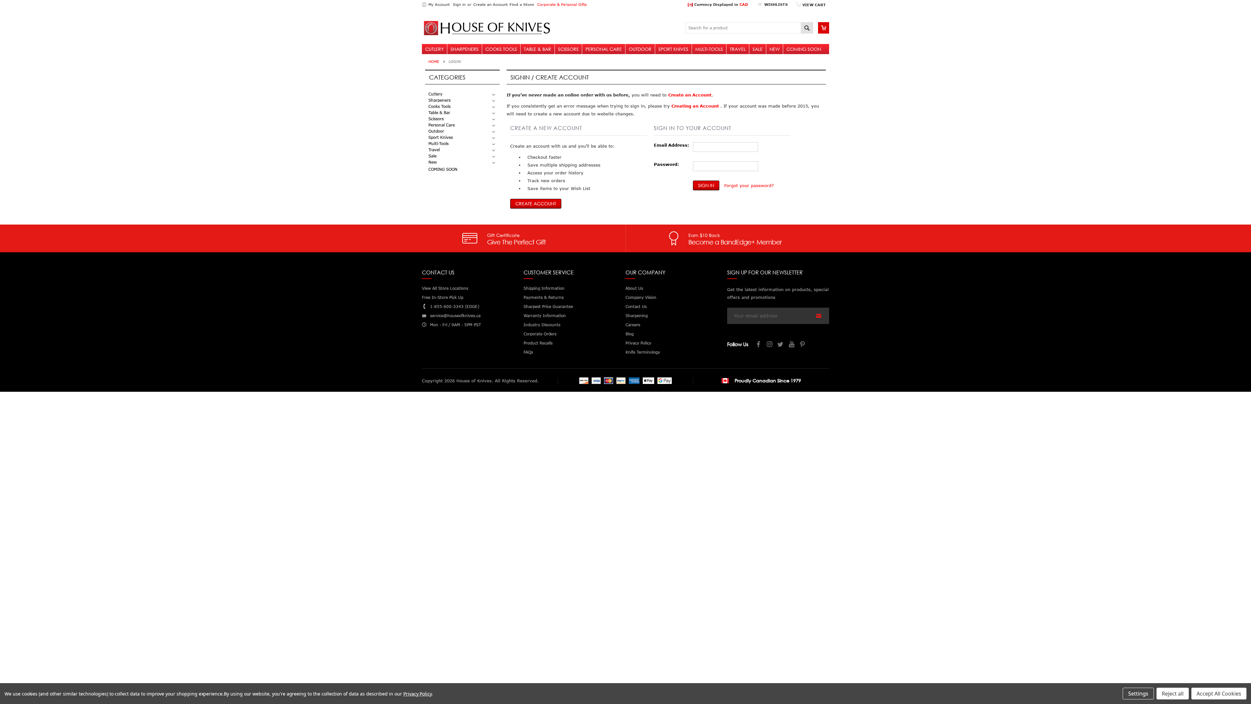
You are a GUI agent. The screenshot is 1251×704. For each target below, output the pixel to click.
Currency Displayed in (720, 4)
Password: (666, 164)
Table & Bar (537, 49)
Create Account (535, 203)
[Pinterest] (803, 345)
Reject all (1173, 693)
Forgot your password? (749, 185)
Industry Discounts (542, 324)
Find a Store (522, 4)
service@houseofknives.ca (455, 315)
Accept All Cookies (1219, 693)
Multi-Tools (709, 49)
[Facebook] (758, 345)
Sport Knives (673, 49)
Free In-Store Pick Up (442, 297)
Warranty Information (545, 315)
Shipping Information (544, 288)
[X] (781, 345)
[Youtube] (792, 345)
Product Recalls (538, 343)
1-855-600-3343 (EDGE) (454, 306)
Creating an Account (695, 106)
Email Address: (671, 145)
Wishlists (776, 4)
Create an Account (490, 4)
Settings (1138, 693)
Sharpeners (465, 49)
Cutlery (434, 49)
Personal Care (603, 49)
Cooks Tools (501, 49)
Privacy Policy (417, 694)
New (774, 49)
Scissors (568, 49)
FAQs (528, 352)
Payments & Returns (544, 297)
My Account (439, 4)
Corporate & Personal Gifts (562, 4)
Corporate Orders (540, 333)
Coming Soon (803, 49)
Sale (758, 49)
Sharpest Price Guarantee (548, 306)
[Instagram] (770, 345)
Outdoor (640, 49)
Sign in (459, 4)
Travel (738, 49)
